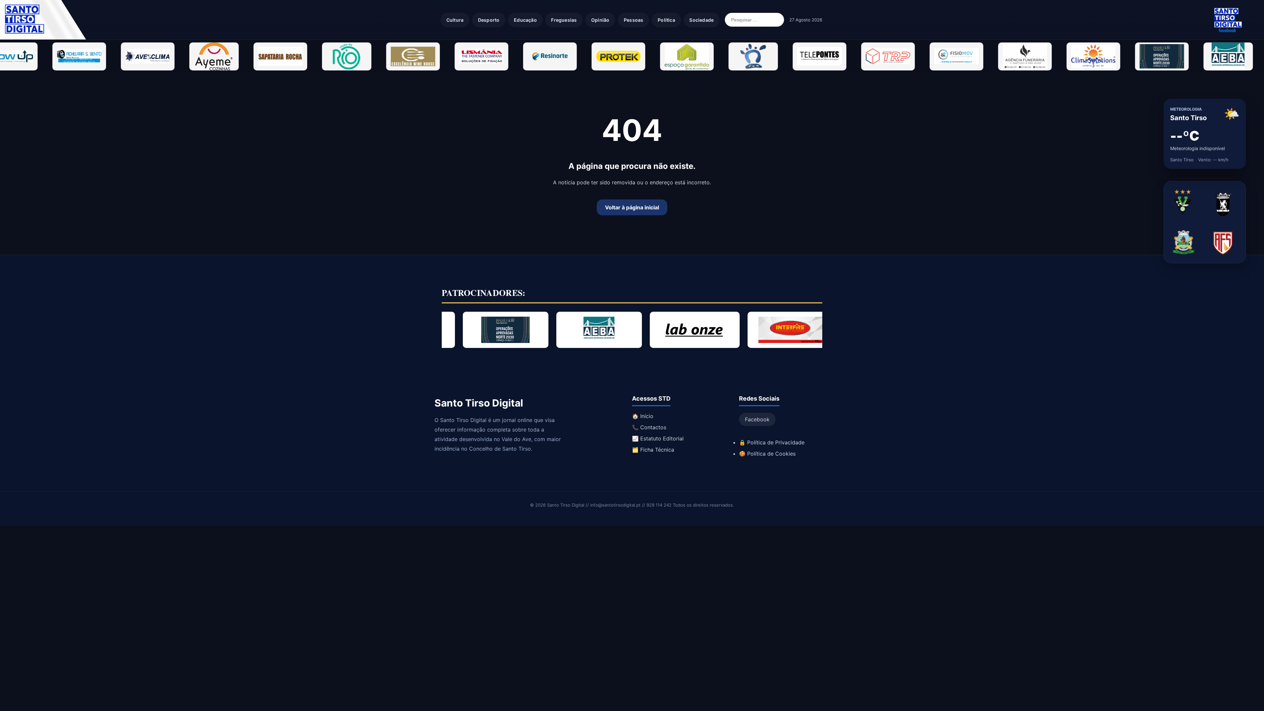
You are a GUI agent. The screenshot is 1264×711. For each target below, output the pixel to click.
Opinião (600, 20)
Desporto (489, 20)
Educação (525, 20)
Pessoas (633, 20)
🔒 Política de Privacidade (771, 442)
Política (666, 20)
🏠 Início (642, 416)
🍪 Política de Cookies (767, 453)
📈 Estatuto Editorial (658, 438)
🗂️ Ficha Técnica (653, 449)
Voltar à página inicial (632, 207)
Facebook (757, 419)
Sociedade (701, 20)
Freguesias (564, 20)
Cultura (454, 20)
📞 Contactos (649, 427)
